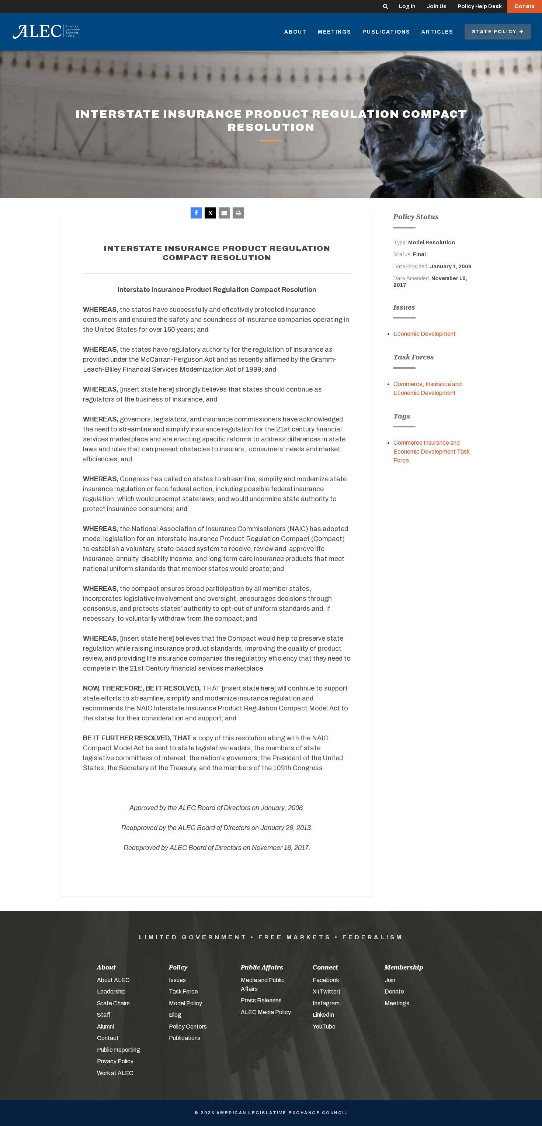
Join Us (437, 6)
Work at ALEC (115, 1073)
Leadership (111, 991)
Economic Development (424, 334)
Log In (407, 6)
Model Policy (185, 1003)
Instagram (326, 1003)
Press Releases (261, 1000)
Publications (386, 32)
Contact (108, 1038)
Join (390, 980)
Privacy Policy (115, 1061)
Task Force (183, 991)
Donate (525, 6)
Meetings (334, 32)
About (295, 32)
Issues (177, 980)
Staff (103, 1015)
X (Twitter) (326, 991)
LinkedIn (323, 1015)
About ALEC (113, 980)
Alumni (105, 1026)
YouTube (324, 1026)
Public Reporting (118, 1050)
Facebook (326, 980)
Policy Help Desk (480, 6)
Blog (175, 1015)
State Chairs (113, 1003)
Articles (437, 32)
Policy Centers (188, 1026)
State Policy (496, 31)
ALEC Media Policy (266, 1012)
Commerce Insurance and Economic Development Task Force (431, 452)
